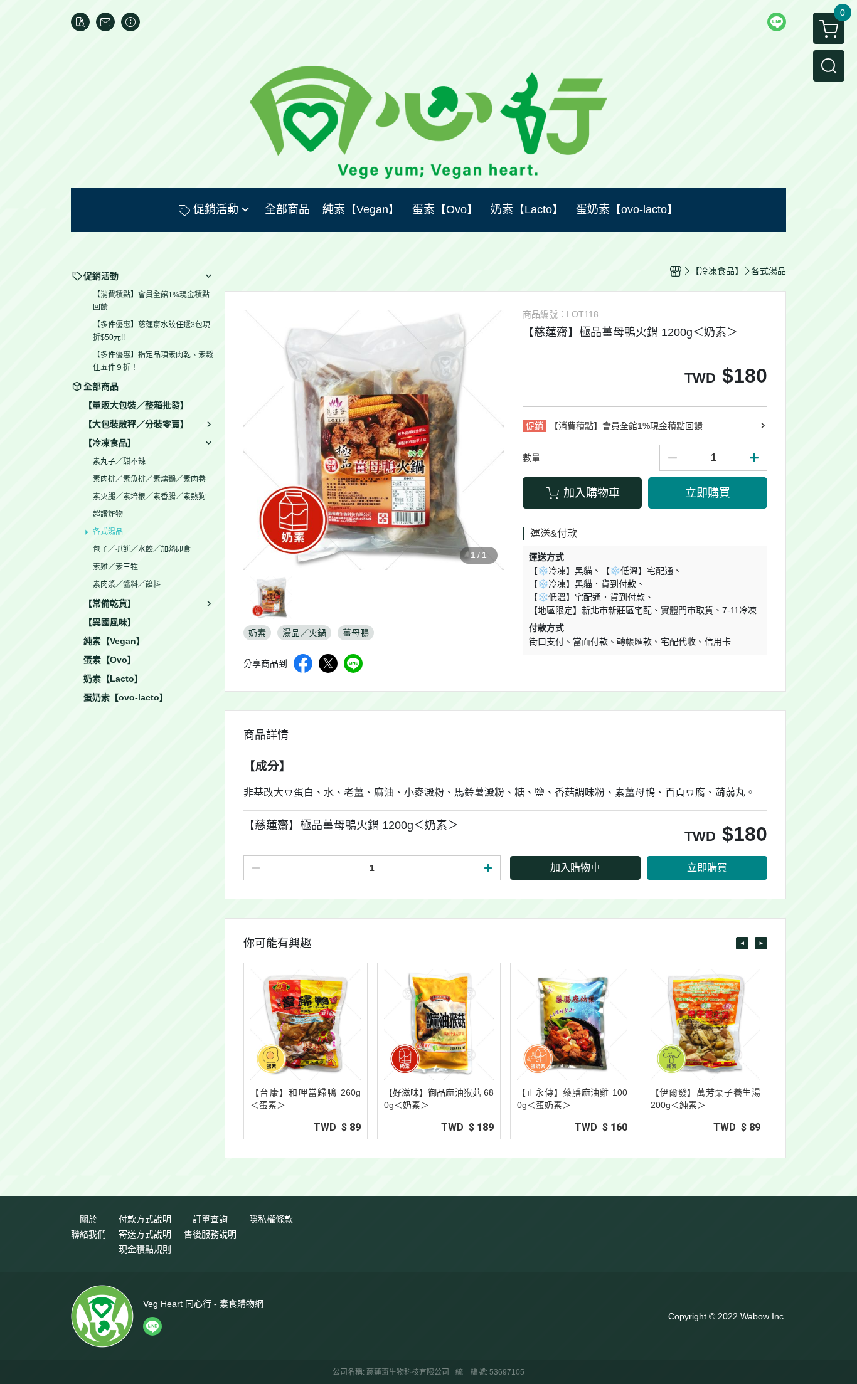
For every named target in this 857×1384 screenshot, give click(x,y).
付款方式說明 (145, 1219)
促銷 (534, 426)
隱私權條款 (271, 1219)
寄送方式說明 (145, 1234)
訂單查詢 (210, 1219)
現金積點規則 (145, 1249)
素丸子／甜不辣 (119, 461)
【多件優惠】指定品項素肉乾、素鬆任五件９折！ (153, 361)
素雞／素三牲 (115, 567)
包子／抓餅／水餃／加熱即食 (142, 549)
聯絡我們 (88, 1234)
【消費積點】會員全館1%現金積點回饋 (151, 301)
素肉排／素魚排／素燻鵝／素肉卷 (149, 479)
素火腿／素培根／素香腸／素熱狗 (149, 496)
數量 (531, 458)
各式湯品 (108, 531)
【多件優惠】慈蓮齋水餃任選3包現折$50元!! (151, 331)
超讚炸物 (108, 514)
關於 (88, 1219)
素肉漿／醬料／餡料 (127, 584)
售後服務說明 (210, 1234)
